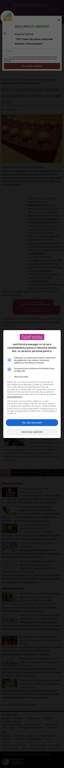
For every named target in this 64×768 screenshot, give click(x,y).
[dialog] (32, 384)
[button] (32, 377)
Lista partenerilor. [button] (15, 396)
